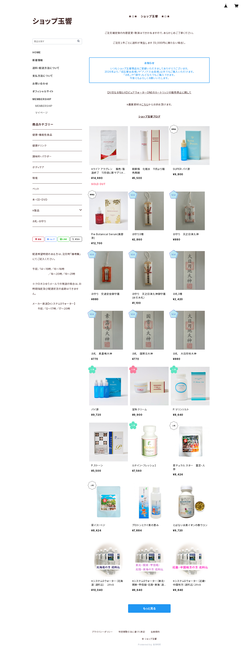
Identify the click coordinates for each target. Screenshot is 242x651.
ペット (35, 188)
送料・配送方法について (45, 67)
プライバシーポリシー (102, 631)
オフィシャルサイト (43, 91)
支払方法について (42, 75)
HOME (36, 52)
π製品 (35, 210)
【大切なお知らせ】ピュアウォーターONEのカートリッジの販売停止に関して (149, 92)
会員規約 (155, 631)
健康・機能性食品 (42, 134)
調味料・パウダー (42, 156)
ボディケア (38, 167)
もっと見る (149, 608)
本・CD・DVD (39, 199)
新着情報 (37, 60)
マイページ (41, 112)
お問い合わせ (40, 83)
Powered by (145, 644)
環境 (35, 177)
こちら (145, 104)
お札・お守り (39, 221)
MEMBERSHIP (43, 105)
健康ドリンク (39, 145)
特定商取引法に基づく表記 (132, 631)
